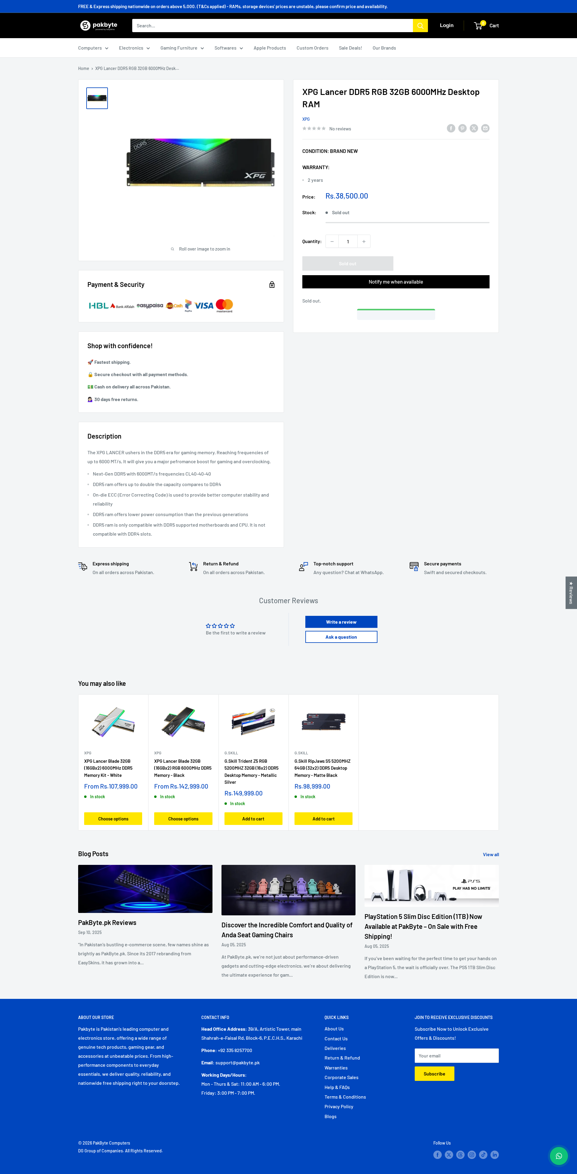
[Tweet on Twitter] (474, 127)
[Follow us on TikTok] (483, 1154)
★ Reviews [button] (571, 592)
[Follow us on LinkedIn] (494, 1154)
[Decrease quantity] (332, 241)
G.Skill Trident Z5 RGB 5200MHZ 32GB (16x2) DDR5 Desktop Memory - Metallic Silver (251, 771)
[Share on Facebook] (451, 127)
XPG (306, 119)
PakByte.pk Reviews (107, 922)
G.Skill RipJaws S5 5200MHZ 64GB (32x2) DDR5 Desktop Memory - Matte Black (322, 768)
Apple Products (270, 47)
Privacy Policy (339, 1106)
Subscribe (434, 1073)
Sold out (347, 263)
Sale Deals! (350, 47)
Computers (90, 47)
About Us (334, 1028)
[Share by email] (485, 127)
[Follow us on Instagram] (472, 1154)
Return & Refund (342, 1057)
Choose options (113, 818)
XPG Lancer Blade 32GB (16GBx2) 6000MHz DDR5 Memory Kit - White (108, 768)
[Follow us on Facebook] (437, 1154)
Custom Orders (312, 47)
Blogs (331, 1116)
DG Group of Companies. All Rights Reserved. (120, 1150)
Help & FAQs (337, 1087)
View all (491, 854)
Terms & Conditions (345, 1096)
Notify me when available (396, 282)
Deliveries (335, 1048)
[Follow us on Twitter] (449, 1154)
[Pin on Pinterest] (462, 127)
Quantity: (312, 241)
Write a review (341, 622)
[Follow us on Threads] (460, 1154)
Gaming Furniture (178, 47)
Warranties (336, 1067)
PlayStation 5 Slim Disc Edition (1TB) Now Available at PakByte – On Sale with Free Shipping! (423, 926)
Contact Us (336, 1038)
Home (83, 68)
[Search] (420, 25)
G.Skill (231, 752)
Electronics (131, 47)
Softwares (226, 47)
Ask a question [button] (341, 637)
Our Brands (384, 47)
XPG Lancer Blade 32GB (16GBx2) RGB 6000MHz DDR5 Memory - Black (183, 768)
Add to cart (253, 818)
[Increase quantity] (364, 241)
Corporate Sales (342, 1077)
